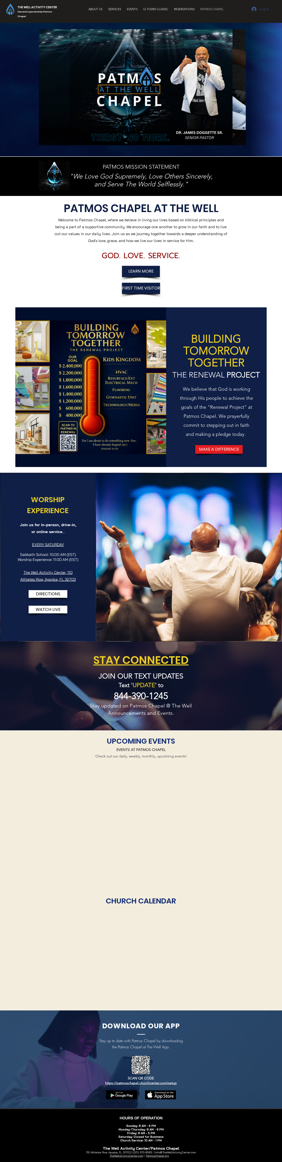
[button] (142, 87)
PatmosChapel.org (157, 1156)
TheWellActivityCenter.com (126, 1156)
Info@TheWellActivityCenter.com (175, 1152)
